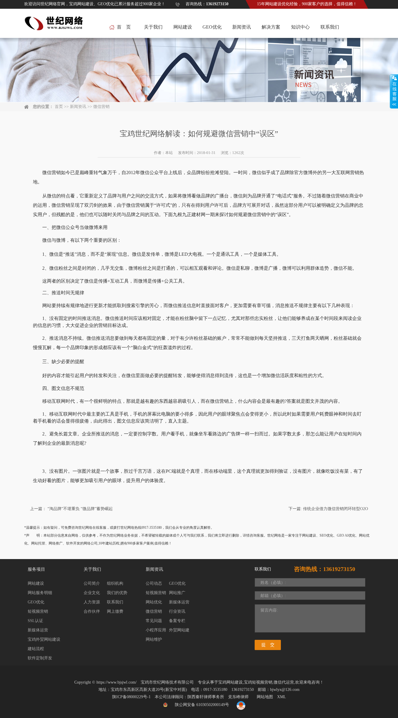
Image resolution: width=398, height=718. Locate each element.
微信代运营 (284, 682)
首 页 (124, 26)
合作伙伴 (92, 611)
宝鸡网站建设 (230, 682)
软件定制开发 (40, 658)
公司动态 (154, 583)
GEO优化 (212, 26)
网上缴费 (115, 611)
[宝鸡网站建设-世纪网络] (54, 26)
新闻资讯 (241, 26)
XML (281, 697)
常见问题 (154, 621)
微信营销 (101, 106)
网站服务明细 (40, 593)
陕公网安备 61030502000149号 (202, 705)
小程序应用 (156, 630)
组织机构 (115, 583)
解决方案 (271, 26)
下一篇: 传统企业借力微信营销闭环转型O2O (328, 509)
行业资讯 (177, 611)
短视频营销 (38, 611)
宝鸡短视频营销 (258, 682)
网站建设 (182, 26)
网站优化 (154, 602)
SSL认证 (35, 621)
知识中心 (300, 26)
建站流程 (36, 649)
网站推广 (177, 593)
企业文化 (92, 593)
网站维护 (154, 639)
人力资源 (92, 602)
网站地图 (265, 697)
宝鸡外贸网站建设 (44, 639)
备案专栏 (177, 621)
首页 (59, 106)
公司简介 (92, 583)
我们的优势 (117, 593)
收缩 (394, 91)
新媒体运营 (38, 630)
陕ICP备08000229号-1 (131, 697)
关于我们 (153, 26)
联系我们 (329, 26)
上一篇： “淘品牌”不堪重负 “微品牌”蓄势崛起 (71, 509)
